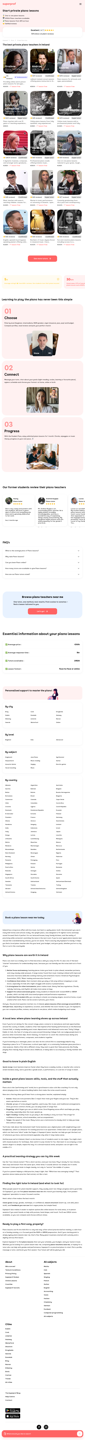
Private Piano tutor (22, 40)
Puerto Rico (9, 867)
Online (58, 722)
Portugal (59, 863)
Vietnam (59, 892)
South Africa (9, 878)
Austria (7, 789)
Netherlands (60, 849)
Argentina (34, 785)
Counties (8, 1284)
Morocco (59, 846)
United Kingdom (61, 888)
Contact (8, 1400)
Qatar (33, 867)
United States (10, 892)
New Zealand (10, 853)
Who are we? (10, 1266)
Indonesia (34, 828)
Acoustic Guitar (10, 764)
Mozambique (9, 849)
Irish (45, 1270)
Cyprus (33, 806)
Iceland (58, 824)
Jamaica (34, 831)
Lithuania (8, 838)
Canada (33, 799)
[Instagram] (46, 1427)
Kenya (7, 835)
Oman (33, 856)
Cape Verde (60, 799)
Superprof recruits (12, 1288)
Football (47, 1309)
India (7, 828)
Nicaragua (34, 853)
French (46, 1281)
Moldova (8, 846)
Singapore (8, 874)
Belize (7, 792)
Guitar (58, 760)
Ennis (7, 1371)
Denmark (8, 810)
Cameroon (9, 799)
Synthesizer (60, 757)
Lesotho (59, 835)
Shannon (8, 1346)
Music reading (35, 760)
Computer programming (53, 1313)
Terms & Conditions (12, 1270)
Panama (8, 860)
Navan (58, 719)
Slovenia (59, 874)
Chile (7, 803)
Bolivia (33, 792)
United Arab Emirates (38, 888)
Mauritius (34, 842)
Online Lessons (11, 1281)
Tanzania (8, 885)
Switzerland (35, 881)
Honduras (8, 824)
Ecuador (59, 810)
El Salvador (9, 814)
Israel (58, 828)
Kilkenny (8, 719)
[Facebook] (39, 1427)
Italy (7, 831)
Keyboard (8, 757)
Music (12, 40)
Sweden (8, 881)
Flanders (8, 817)
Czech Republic (61, 806)
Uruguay (33, 892)
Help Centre (10, 1396)
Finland (58, 814)
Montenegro (35, 846)
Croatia (8, 806)
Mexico (58, 842)
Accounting (48, 1291)
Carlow (8, 1375)
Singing (33, 764)
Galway (58, 715)
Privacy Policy (10, 1273)
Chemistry (48, 1302)
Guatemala (60, 821)
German (47, 1305)
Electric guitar (61, 764)
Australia (59, 785)
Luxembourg (35, 838)
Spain (58, 878)
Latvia (33, 835)
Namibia (33, 849)
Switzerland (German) (63, 881)
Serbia (58, 871)
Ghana (7, 821)
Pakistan (59, 856)
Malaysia (59, 838)
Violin (46, 1295)
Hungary (33, 824)
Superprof (5, 40)
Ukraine (8, 888)
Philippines (9, 863)
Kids (32, 740)
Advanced (59, 740)
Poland (33, 863)
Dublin (7, 715)
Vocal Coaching (10, 768)
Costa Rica (60, 803)
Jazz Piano (34, 757)
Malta (7, 842)
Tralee (8, 1379)
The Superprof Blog (12, 1393)
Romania (59, 867)
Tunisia (33, 885)
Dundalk (33, 715)
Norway (8, 856)
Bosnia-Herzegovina (63, 792)
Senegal (33, 871)
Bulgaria (59, 796)
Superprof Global (12, 1277)
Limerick (33, 719)
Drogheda (59, 711)
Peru (57, 860)
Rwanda (8, 871)
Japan (58, 831)
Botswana (8, 796)
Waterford (34, 722)
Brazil (33, 796)
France (33, 817)
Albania (8, 785)
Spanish (47, 1273)
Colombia (34, 803)
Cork (32, 711)
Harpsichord (9, 760)
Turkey (58, 885)
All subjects (48, 1316)
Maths (46, 1266)
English (47, 1288)
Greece (33, 821)
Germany (59, 817)
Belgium (58, 789)
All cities (8, 1382)
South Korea (35, 878)
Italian (46, 1298)
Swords (7, 722)
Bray (6, 711)
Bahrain (33, 789)
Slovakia (34, 874)
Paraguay (34, 860)
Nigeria (58, 853)
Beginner (8, 740)
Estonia (33, 814)
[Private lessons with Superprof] (9, 4)
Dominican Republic (37, 810)
